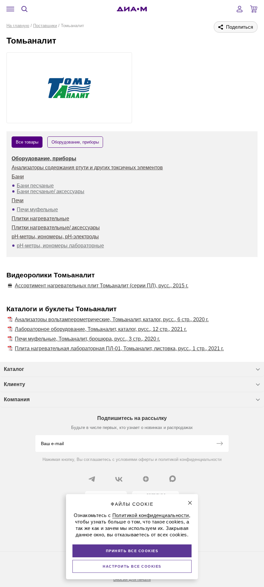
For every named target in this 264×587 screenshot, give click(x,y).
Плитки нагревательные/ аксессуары (56, 227)
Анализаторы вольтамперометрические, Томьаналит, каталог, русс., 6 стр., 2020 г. (112, 319)
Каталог (14, 369)
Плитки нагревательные (40, 218)
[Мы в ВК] (119, 479)
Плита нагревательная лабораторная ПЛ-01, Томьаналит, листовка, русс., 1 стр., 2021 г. (119, 348)
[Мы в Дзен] (146, 479)
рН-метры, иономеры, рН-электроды (55, 236)
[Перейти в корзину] (254, 9)
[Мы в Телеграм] (92, 479)
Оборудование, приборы (44, 158)
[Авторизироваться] (239, 9)
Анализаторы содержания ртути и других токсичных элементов (87, 167)
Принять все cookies (132, 551)
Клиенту (14, 384)
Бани (18, 176)
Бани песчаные (35, 185)
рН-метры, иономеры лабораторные (60, 245)
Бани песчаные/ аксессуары (50, 191)
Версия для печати (132, 579)
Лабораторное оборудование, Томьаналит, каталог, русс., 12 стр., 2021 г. (101, 329)
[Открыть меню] (10, 9)
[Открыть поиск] (24, 9)
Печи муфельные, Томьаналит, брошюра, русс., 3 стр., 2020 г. (87, 339)
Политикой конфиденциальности (150, 515)
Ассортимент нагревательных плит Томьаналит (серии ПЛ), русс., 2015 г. (101, 285)
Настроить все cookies (132, 566)
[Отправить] (219, 444)
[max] (172, 478)
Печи (18, 200)
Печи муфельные (37, 209)
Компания (17, 399)
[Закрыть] (190, 503)
